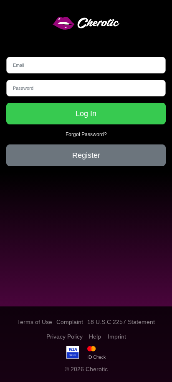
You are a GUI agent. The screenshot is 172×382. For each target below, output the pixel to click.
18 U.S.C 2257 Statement (121, 322)
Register (86, 155)
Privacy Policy (64, 336)
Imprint (117, 336)
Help (95, 336)
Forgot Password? (86, 134)
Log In (86, 113)
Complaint (69, 322)
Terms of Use (34, 322)
